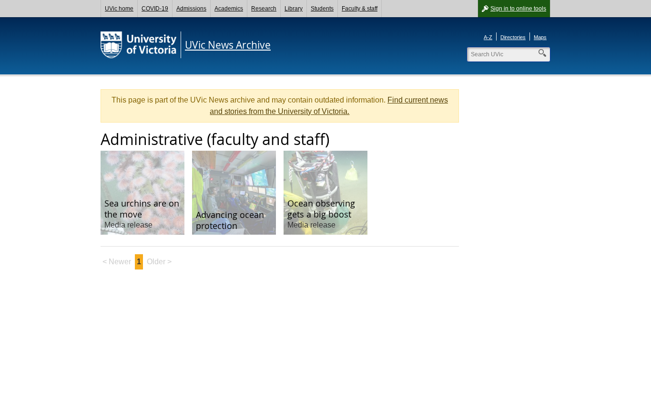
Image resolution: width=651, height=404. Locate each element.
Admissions (191, 8)
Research (263, 8)
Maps (540, 37)
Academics (228, 8)
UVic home (119, 8)
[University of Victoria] (139, 44)
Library (294, 8)
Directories (513, 37)
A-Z (488, 37)
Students (322, 8)
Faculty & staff (359, 8)
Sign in (518, 8)
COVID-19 (155, 8)
